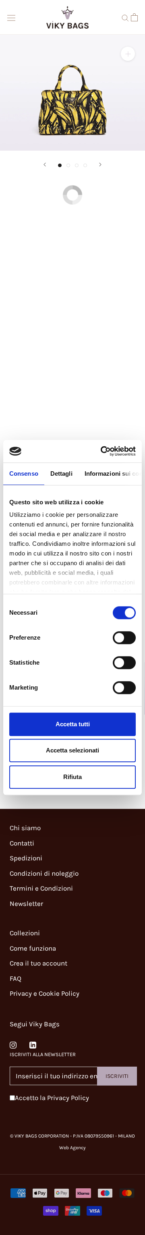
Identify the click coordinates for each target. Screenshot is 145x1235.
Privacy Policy (68, 1098)
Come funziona (33, 948)
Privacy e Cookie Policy (44, 993)
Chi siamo (25, 828)
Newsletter (26, 903)
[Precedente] (45, 164)
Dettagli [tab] (61, 473)
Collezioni (25, 933)
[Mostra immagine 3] (77, 165)
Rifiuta (72, 776)
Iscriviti (117, 1076)
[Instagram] (13, 1044)
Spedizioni (26, 858)
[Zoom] (128, 54)
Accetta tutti (73, 724)
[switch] (124, 637)
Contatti (22, 843)
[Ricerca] (125, 17)
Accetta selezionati (72, 750)
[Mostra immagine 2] (68, 165)
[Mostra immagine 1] (60, 165)
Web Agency (72, 1147)
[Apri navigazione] (11, 17)
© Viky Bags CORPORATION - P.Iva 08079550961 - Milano (72, 1136)
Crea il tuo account (38, 963)
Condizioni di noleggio (44, 873)
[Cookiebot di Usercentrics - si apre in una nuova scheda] (102, 451)
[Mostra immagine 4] (85, 165)
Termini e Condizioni (41, 888)
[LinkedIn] (32, 1044)
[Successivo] (100, 164)
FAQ (15, 978)
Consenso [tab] (23, 473)
